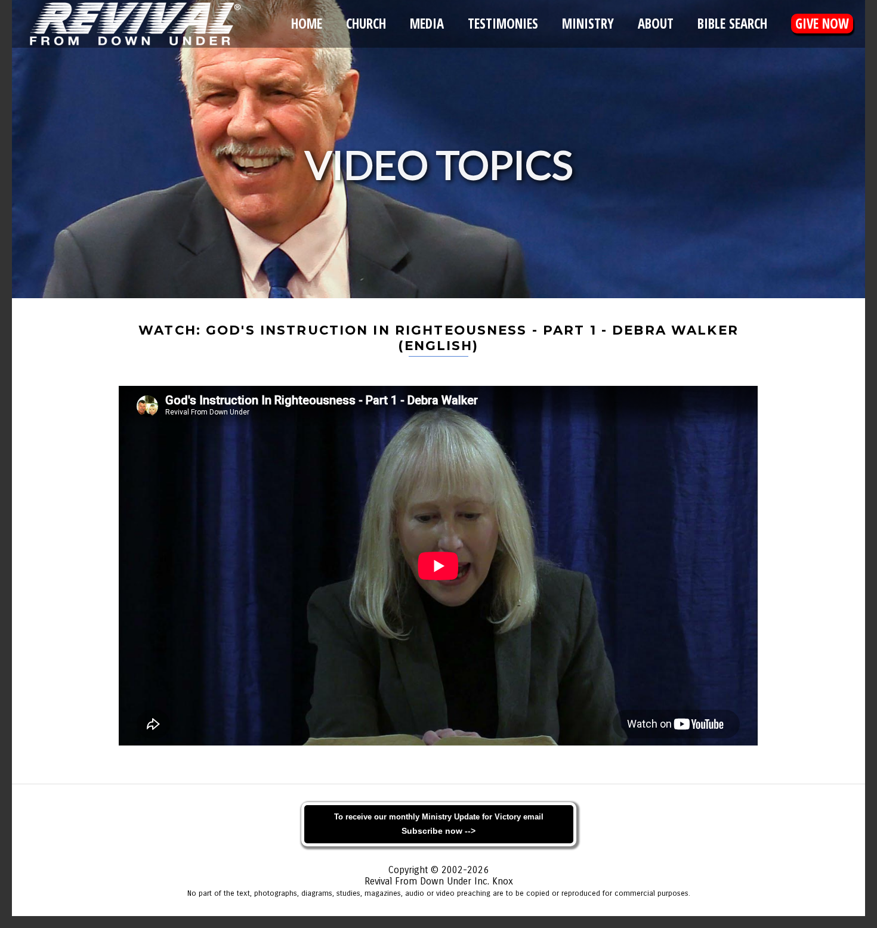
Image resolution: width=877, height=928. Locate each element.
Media (427, 23)
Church (366, 23)
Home (306, 23)
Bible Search (732, 23)
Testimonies (503, 23)
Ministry (588, 23)
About (656, 23)
